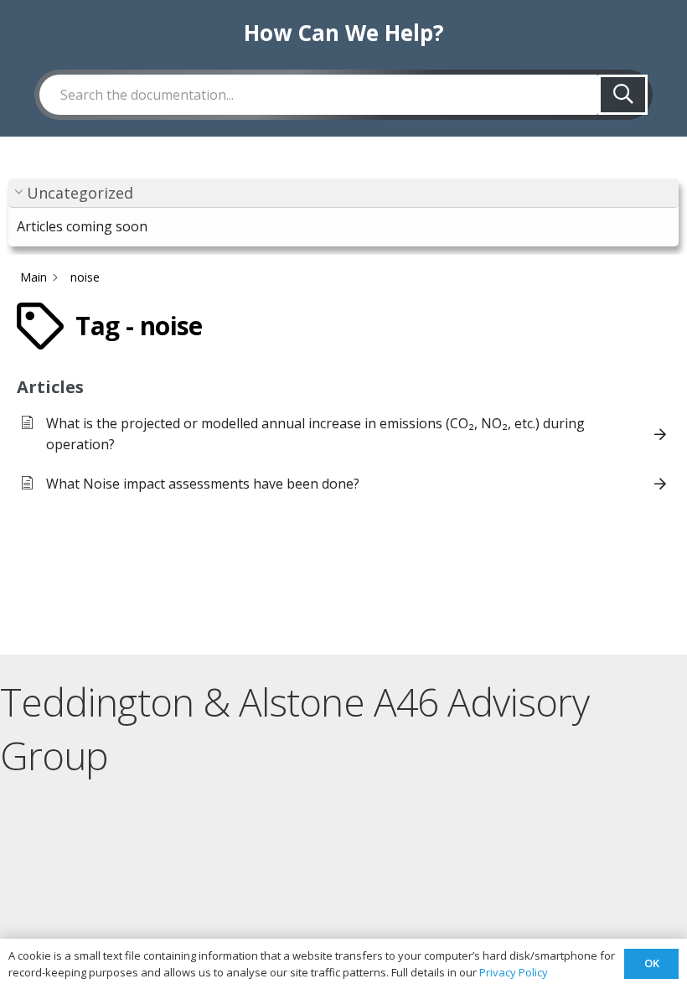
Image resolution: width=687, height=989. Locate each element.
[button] (343, 193)
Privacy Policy (513, 972)
